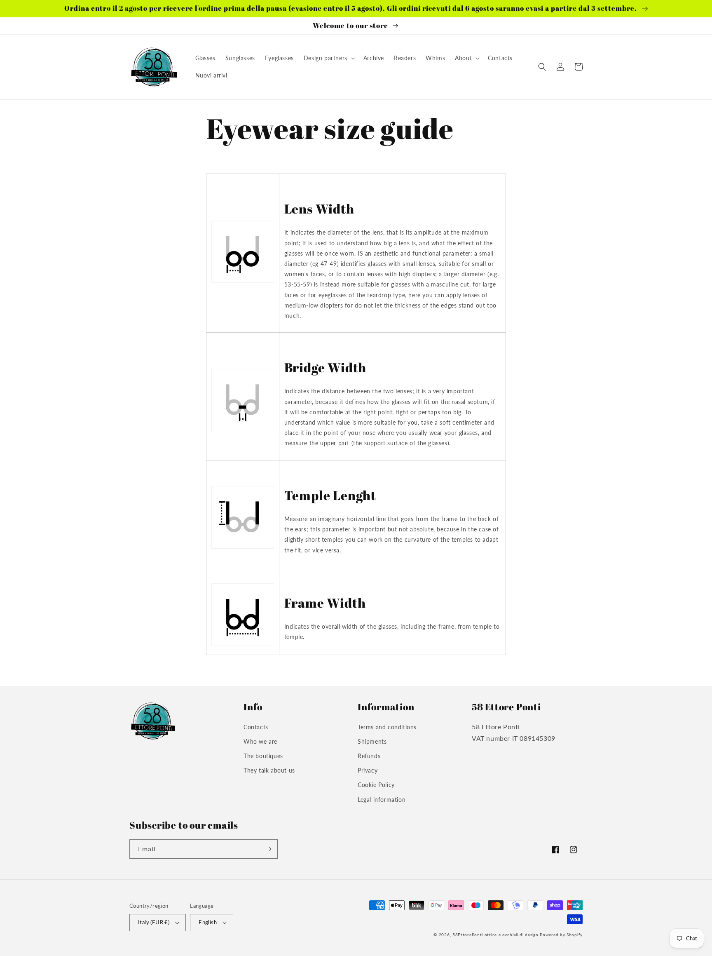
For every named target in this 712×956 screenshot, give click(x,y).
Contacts (256, 727)
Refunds (369, 755)
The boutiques (263, 755)
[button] (328, 58)
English (208, 922)
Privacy (367, 770)
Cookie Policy (376, 784)
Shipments (372, 741)
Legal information (381, 799)
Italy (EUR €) (153, 922)
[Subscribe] (268, 849)
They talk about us (269, 770)
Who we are (260, 741)
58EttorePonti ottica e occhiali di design (495, 934)
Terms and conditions (387, 727)
